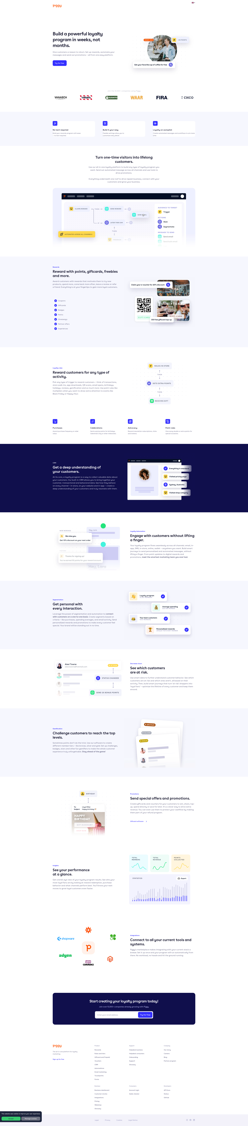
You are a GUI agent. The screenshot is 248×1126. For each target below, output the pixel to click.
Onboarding (133, 1057)
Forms (97, 1079)
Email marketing (100, 1072)
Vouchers (98, 1061)
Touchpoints (99, 1076)
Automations (99, 1068)
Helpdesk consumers (136, 1053)
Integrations (99, 1097)
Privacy (107, 1120)
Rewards (98, 1050)
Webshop (98, 1105)
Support (132, 1061)
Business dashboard (102, 1090)
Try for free (59, 63)
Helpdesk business (136, 1050)
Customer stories (101, 1094)
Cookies (119, 1120)
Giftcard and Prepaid (102, 1057)
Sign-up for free (58, 1059)
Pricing (97, 1101)
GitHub (166, 1097)
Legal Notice (132, 1120)
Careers (167, 1053)
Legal (97, 1120)
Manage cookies (31, 1119)
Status (166, 1094)
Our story (167, 1050)
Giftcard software (136, 821)
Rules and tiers (100, 1053)
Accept (11, 1119)
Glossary (132, 1064)
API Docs (167, 1090)
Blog (165, 1057)
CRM (96, 1064)
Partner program (170, 1061)
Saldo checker (134, 1094)
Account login (134, 1090)
